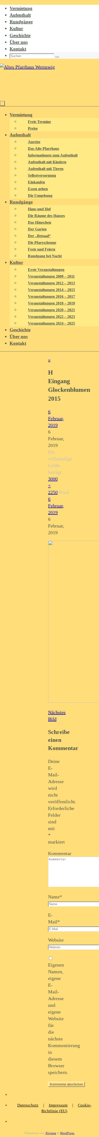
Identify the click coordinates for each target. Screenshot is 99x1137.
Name (55, 896)
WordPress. (67, 1133)
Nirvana (50, 1133)
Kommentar (59, 853)
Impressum (58, 1105)
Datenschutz (27, 1105)
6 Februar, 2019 (56, 418)
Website (56, 940)
